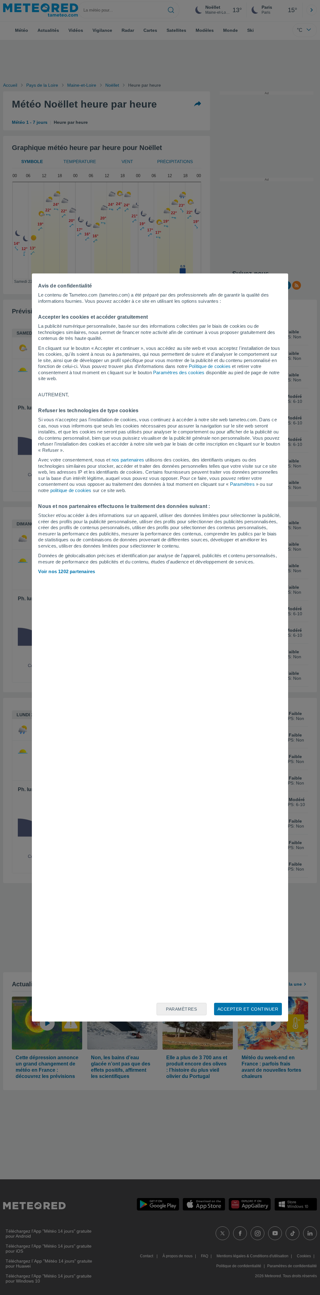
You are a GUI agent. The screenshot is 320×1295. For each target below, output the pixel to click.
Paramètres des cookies (178, 372)
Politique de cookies (210, 366)
